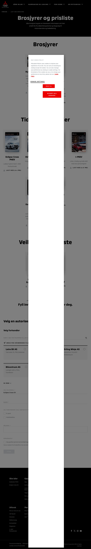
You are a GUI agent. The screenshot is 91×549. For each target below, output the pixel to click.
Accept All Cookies (52, 94)
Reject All (49, 86)
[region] (46, 301)
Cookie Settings (37, 81)
